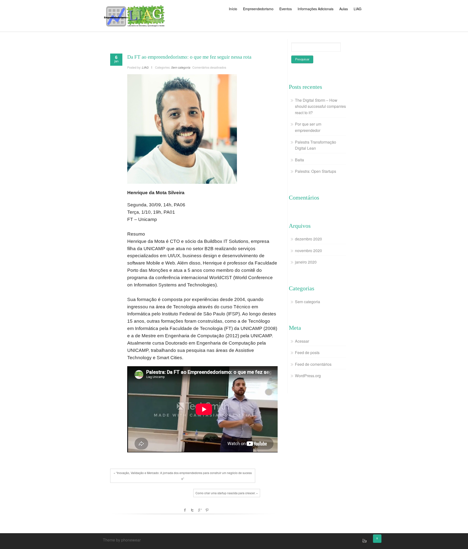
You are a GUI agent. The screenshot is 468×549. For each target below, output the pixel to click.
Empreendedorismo (258, 8)
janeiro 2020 (306, 262)
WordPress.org (308, 375)
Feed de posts (307, 352)
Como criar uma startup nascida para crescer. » (226, 493)
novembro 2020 (308, 250)
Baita (299, 160)
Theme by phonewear (122, 540)
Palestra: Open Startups (315, 171)
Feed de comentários (313, 364)
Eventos (285, 8)
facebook (185, 510)
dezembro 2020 (308, 239)
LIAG (357, 8)
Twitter (192, 510)
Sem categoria (180, 67)
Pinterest (207, 510)
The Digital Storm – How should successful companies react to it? (320, 106)
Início (233, 8)
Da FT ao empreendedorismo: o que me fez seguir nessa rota (189, 57)
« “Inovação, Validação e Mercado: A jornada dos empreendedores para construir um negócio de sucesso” (183, 476)
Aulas (343, 8)
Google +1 (199, 510)
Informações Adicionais (315, 8)
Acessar (302, 341)
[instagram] (364, 540)
